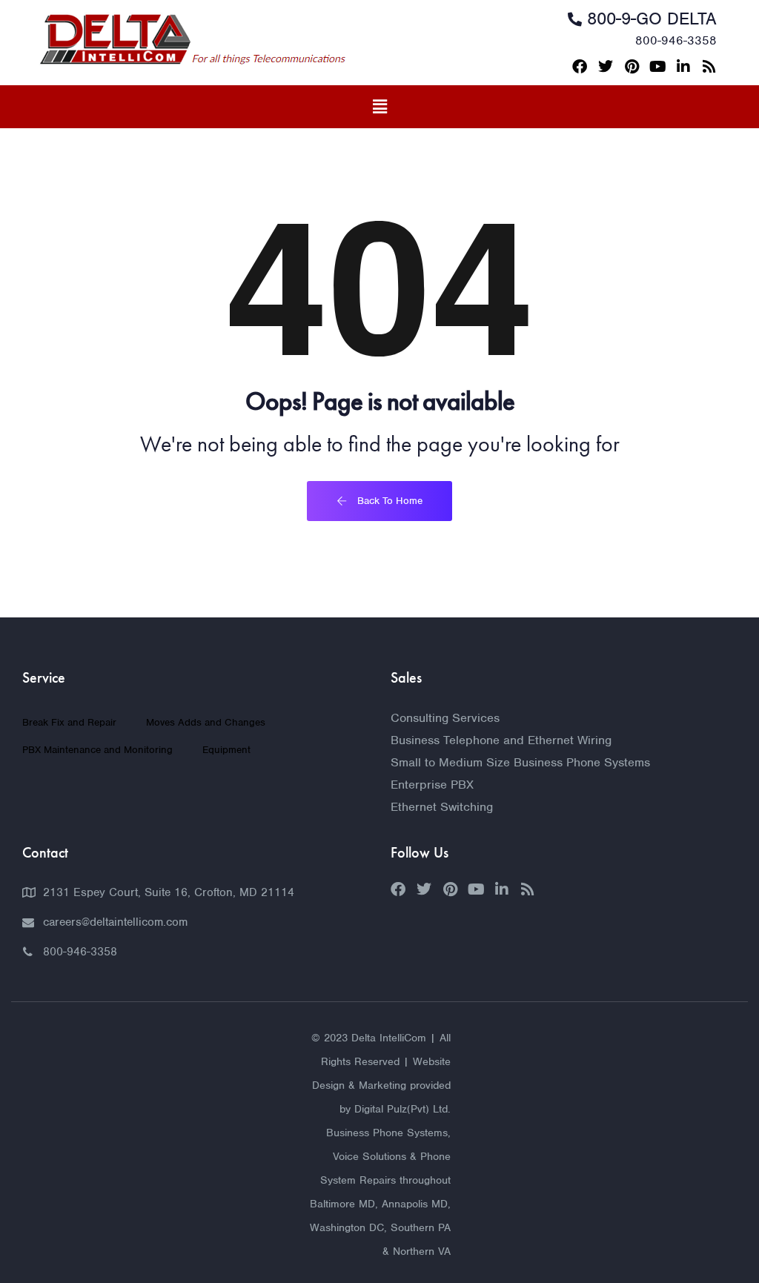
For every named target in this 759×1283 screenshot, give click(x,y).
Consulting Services (445, 718)
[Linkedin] (683, 66)
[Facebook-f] (579, 66)
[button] (379, 107)
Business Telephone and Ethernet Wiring (501, 740)
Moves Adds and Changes (205, 722)
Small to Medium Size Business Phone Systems (520, 762)
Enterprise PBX (432, 784)
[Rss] (709, 66)
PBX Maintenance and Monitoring (97, 749)
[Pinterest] (631, 66)
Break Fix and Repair (69, 722)
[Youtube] (657, 66)
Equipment (226, 749)
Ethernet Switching (442, 807)
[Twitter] (605, 66)
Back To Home (388, 500)
